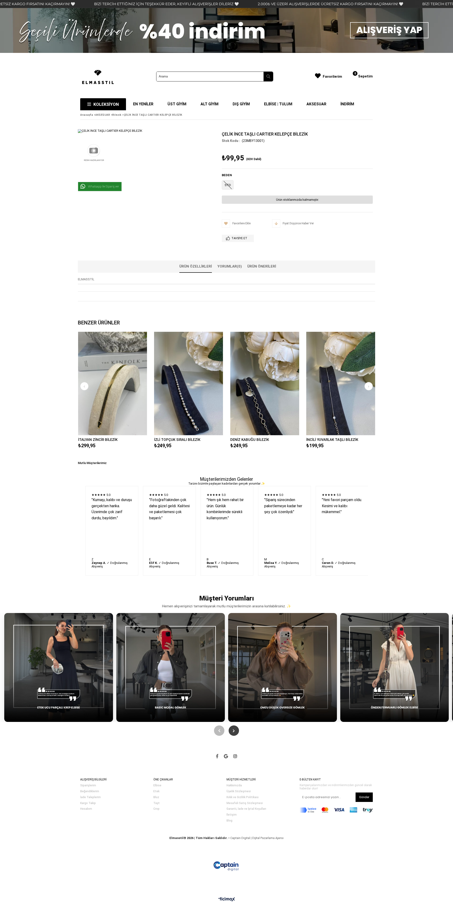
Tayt (156, 803)
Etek (156, 791)
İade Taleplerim (90, 797)
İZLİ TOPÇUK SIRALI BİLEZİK (177, 440)
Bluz (156, 797)
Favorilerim (332, 76)
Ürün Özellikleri (195, 266)
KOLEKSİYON (106, 104)
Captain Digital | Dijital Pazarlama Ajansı (257, 838)
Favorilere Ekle (112, 383)
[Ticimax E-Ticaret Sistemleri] (226, 899)
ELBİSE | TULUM (278, 104)
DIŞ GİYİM (241, 104)
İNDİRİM (347, 104)
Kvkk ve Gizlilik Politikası (242, 797)
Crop (156, 808)
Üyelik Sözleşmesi (238, 791)
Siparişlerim (88, 785)
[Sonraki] (234, 730)
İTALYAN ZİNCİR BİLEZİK (97, 440)
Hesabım (86, 808)
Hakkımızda (234, 785)
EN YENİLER (143, 104)
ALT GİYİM (209, 104)
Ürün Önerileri (261, 266)
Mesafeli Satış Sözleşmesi (244, 803)
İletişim (231, 814)
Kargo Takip (88, 803)
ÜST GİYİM (177, 104)
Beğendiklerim (89, 791)
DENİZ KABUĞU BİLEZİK (249, 440)
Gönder (364, 797)
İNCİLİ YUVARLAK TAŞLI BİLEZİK (332, 440)
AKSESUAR (316, 104)
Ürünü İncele (129, 383)
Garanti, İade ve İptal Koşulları (246, 808)
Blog (229, 820)
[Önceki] (219, 730)
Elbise (157, 785)
